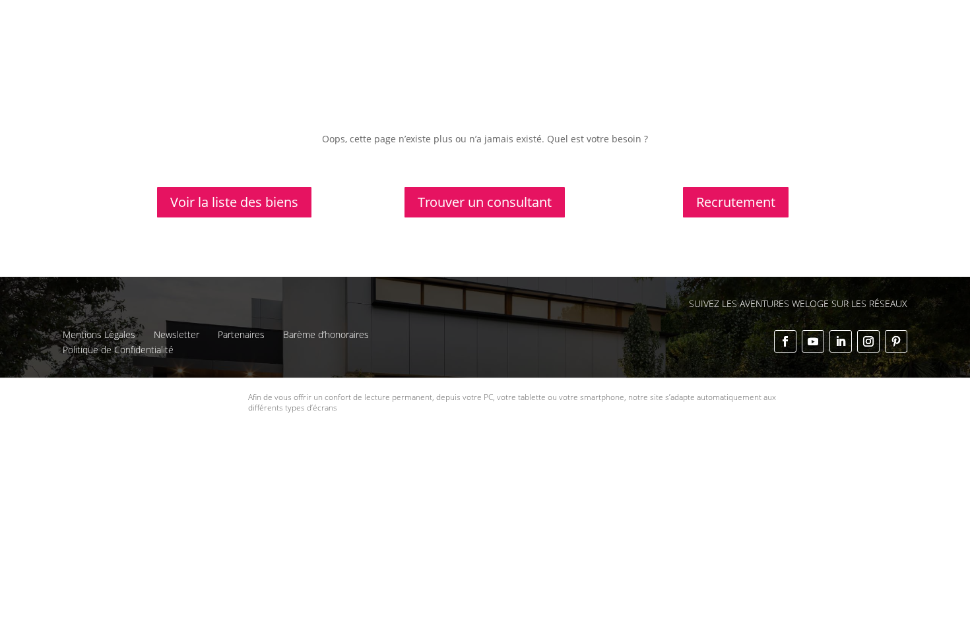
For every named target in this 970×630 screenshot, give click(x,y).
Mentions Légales (99, 334)
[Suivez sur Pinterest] (896, 341)
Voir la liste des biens (234, 202)
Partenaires (241, 334)
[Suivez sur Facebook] (785, 341)
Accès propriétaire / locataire (765, 62)
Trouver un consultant (777, 45)
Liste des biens (569, 20)
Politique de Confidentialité (118, 349)
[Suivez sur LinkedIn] (840, 341)
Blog (783, 20)
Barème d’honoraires (326, 334)
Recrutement (735, 202)
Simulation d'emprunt (461, 45)
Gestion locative (651, 20)
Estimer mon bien (569, 45)
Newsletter (176, 334)
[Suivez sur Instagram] (868, 341)
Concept (503, 20)
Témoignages (730, 20)
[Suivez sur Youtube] (813, 341)
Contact (824, 20)
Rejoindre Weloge (668, 45)
